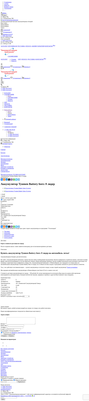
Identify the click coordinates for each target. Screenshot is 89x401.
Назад (9, 96)
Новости (3, 370)
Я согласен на (17, 332)
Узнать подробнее (72, 267)
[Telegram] (19, 179)
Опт (2, 364)
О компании (4, 367)
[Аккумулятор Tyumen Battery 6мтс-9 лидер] (17, 188)
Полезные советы (6, 366)
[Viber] (11, 179)
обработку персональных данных (21, 332)
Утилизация (4, 362)
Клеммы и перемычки (7, 168)
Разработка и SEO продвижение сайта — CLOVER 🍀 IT (18, 396)
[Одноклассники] (4, 179)
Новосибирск (12, 114)
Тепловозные (5, 163)
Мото (2, 165)
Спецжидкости (5, 171)
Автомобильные (5, 160)
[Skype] (16, 179)
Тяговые (3, 162)
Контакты (4, 373)
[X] (9, 179)
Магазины (4, 375)
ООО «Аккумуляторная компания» (11, 361)
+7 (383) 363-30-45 (6, 36)
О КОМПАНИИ (12, 97)
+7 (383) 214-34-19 (6, 40)
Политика (4, 372)
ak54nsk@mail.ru (7, 143)
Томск (9, 116)
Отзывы (3, 369)
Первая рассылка (7, 380)
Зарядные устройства (7, 166)
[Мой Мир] (7, 179)
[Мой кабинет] (2, 64)
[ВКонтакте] (2, 179)
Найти (3, 399)
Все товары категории (7, 348)
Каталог (3, 350)
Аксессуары (4, 170)
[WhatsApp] (14, 179)
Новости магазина (20, 380)
